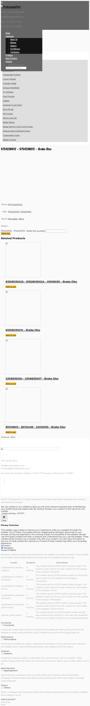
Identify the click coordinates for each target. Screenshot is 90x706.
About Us (13, 39)
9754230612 (25, 212)
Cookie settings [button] (9, 513)
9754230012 (13, 212)
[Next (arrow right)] (4, 704)
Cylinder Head (9, 83)
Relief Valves (9, 122)
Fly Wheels (8, 92)
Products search (16, 65)
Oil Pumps (8, 114)
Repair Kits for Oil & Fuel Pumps (18, 127)
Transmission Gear (11, 135)
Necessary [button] (5, 545)
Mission (13, 42)
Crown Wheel (9, 79)
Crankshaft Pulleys (12, 75)
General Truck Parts (12, 105)
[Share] (4, 702)
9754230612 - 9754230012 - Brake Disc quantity (23, 231)
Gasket (6, 101)
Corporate (10, 36)
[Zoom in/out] (9, 702)
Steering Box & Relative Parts (16, 131)
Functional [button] (6, 623)
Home (8, 33)
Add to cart (5, 233)
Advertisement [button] (8, 668)
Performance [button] (7, 637)
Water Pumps (9, 140)
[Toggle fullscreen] (7, 702)
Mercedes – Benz (16, 219)
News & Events (11, 58)
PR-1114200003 (15, 205)
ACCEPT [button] (20, 513)
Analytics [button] (5, 651)
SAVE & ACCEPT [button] (8, 699)
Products (9, 55)
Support (13, 45)
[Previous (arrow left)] (2, 704)
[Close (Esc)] (2, 702)
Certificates (15, 48)
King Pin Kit (8, 109)
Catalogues (14, 52)
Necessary (8, 548)
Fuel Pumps (8, 96)
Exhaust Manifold (11, 88)
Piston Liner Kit (10, 118)
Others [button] (4, 685)
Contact (9, 61)
